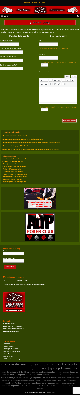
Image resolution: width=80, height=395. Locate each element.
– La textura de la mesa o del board (13, 161)
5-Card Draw (4, 364)
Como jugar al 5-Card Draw (18, 372)
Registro (42, 3)
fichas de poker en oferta (63, 375)
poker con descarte (51, 380)
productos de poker (39, 383)
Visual (67, 76)
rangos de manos (54, 383)
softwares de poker (10, 386)
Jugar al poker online (36, 377)
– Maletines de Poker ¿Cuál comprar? (14, 159)
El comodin (32, 375)
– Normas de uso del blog (11, 351)
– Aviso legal (7, 354)
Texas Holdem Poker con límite (34, 386)
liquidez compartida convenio (69, 377)
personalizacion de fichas (39, 380)
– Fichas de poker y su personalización (14, 174)
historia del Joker (74, 375)
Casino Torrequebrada (8, 369)
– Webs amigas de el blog (11, 359)
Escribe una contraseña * (8, 56)
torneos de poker (63, 386)
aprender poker (17, 364)
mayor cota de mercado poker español (22, 380)
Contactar (26, 3)
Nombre (5, 251)
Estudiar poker (42, 375)
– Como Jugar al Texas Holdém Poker (14, 166)
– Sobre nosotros (8, 346)
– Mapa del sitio (8, 356)
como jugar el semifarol (36, 372)
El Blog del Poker (22, 375)
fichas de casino (52, 375)
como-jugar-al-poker (53, 368)
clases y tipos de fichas (34, 369)
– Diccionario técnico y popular (12, 179)
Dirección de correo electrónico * (11, 48)
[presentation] (42, 80)
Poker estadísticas (64, 380)
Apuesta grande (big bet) (33, 364)
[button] (42, 80)
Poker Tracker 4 (15, 383)
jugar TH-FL (49, 377)
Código (74, 76)
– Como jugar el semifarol (10, 164)
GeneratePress (50, 392)
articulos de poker (67, 364)
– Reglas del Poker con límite (11, 169)
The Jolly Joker (55, 386)
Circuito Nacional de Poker (21, 369)
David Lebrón (66, 372)
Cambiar (44, 65)
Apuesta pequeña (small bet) (47, 364)
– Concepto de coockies (11, 349)
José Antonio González (22, 377)
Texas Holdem (22, 386)
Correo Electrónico (9, 258)
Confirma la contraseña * (8, 65)
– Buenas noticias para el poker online (14, 176)
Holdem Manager (8, 377)
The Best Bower (46, 386)
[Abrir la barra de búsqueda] (78, 16)
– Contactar (6, 343)
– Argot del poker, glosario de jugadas (14, 181)
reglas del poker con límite (68, 383)
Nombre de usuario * (7, 40)
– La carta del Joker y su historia (12, 171)
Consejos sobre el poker (52, 372)
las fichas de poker (57, 377)
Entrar (34, 3)
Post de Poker (26, 383)
